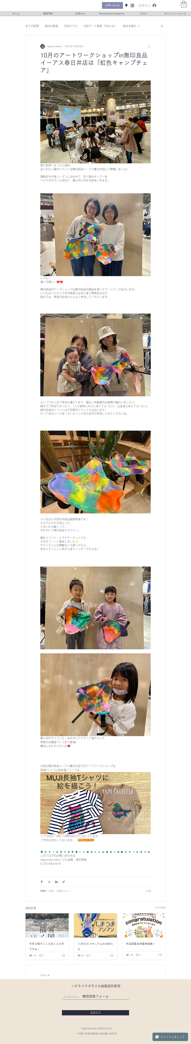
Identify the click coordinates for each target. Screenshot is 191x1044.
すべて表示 (160, 908)
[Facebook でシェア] (41, 881)
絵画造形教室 (111, 986)
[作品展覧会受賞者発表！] (143, 925)
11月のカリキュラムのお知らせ (95, 946)
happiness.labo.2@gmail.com (96, 1028)
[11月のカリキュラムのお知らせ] (95, 925)
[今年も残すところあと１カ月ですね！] (47, 925)
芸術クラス (71, 26)
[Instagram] (132, 5)
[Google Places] (126, 5)
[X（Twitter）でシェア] (49, 881)
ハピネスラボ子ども (86, 986)
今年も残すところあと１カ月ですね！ (46, 946)
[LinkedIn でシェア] (56, 881)
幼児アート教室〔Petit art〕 (100, 26)
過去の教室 (51, 26)
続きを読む (130, 26)
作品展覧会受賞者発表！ (140, 943)
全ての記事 (32, 26)
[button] (184, 4)
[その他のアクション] (149, 46)
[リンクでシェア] (63, 881)
